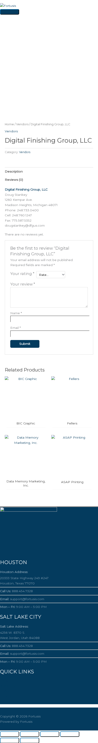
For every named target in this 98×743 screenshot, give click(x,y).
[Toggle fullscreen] (29, 734)
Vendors (22, 124)
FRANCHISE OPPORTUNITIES (24, 691)
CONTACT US (10, 696)
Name (16, 313)
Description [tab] (14, 171)
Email (15, 328)
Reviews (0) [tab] (14, 179)
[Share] (49, 734)
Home (9, 124)
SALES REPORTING (16, 702)
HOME (5, 681)
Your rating (22, 273)
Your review (22, 284)
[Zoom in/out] (9, 734)
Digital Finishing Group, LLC (26, 189)
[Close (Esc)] (69, 734)
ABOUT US (8, 686)
